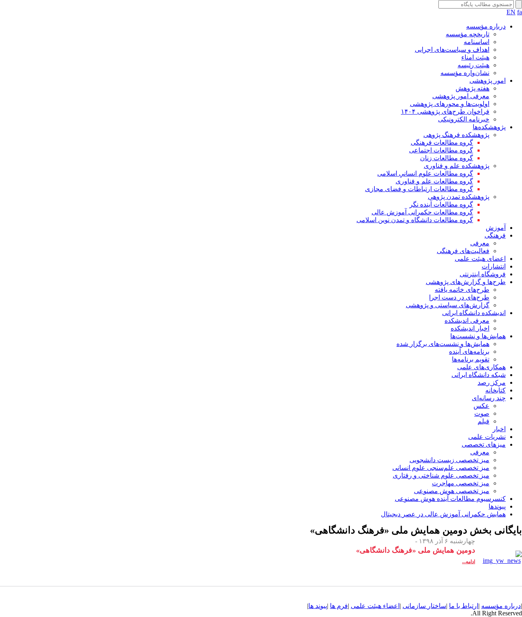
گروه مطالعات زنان (446, 157)
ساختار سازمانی (424, 605)
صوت (481, 413)
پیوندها (497, 506)
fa (519, 12)
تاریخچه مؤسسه (467, 34)
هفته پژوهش (472, 88)
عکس (481, 405)
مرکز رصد (492, 382)
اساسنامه (476, 41)
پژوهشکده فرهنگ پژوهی (456, 134)
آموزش (496, 227)
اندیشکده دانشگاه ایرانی (474, 312)
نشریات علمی (487, 436)
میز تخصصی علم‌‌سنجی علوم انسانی (440, 467)
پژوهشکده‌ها (489, 126)
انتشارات (494, 266)
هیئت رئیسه (473, 65)
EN (511, 12)
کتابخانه (495, 390)
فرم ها (339, 605)
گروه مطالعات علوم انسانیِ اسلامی (425, 173)
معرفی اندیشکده (467, 320)
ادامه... (468, 561)
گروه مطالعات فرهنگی (442, 142)
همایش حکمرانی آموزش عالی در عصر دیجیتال (443, 514)
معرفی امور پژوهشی (460, 96)
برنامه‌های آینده (469, 351)
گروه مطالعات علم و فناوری (434, 181)
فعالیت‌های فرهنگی (463, 250)
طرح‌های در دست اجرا (459, 297)
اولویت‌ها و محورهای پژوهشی (449, 103)
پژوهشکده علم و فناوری (456, 165)
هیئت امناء (475, 57)
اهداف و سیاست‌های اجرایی (452, 49)
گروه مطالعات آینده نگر (441, 204)
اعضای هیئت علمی (480, 258)
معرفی (479, 243)
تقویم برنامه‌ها (470, 359)
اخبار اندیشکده (470, 328)
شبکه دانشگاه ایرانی (478, 374)
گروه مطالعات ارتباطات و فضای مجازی (419, 188)
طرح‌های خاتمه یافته (462, 289)
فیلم (483, 421)
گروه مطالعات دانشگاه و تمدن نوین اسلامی (414, 219)
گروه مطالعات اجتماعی (441, 150)
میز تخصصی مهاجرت (460, 483)
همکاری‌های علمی (481, 367)
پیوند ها (317, 605)
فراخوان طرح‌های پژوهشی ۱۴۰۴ (445, 111)
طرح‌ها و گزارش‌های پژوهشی (466, 281)
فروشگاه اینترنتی (483, 274)
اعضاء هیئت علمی (375, 605)
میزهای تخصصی (484, 444)
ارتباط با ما (463, 605)
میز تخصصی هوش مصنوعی (451, 490)
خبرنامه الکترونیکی (463, 119)
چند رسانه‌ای (489, 397)
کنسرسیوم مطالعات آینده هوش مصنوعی (450, 498)
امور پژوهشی (487, 80)
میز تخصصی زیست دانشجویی (449, 459)
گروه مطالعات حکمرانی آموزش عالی (422, 212)
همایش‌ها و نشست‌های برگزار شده (442, 343)
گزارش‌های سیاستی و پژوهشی (447, 305)
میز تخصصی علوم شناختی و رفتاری (441, 475)
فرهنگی (495, 235)
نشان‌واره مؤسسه (464, 72)
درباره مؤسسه (486, 26)
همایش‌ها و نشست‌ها (478, 336)
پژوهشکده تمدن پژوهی (458, 196)
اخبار (499, 428)
